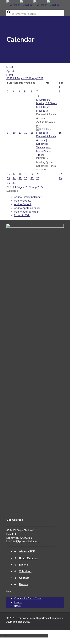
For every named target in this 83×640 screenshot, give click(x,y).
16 (8, 174)
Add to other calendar (26, 212)
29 (60, 178)
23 (8, 178)
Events (23, 565)
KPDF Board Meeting (43, 109)
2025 (9, 78)
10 (14, 133)
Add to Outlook (22, 204)
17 (14, 174)
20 (32, 174)
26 (25, 178)
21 (37, 174)
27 (32, 178)
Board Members (28, 558)
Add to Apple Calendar (27, 208)
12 (25, 133)
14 (37, 96)
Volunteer (25, 571)
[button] (12, 191)
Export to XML (22, 215)
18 (20, 174)
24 (14, 178)
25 (20, 178)
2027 (40, 78)
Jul (15, 78)
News (17, 606)
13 (32, 133)
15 (60, 133)
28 (37, 178)
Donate (23, 584)
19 (25, 174)
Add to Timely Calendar (28, 197)
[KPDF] (33, 5)
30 (8, 183)
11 (20, 133)
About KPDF (27, 551)
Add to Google (22, 201)
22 (60, 174)
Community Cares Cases (28, 598)
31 (14, 183)
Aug (34, 78)
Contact (24, 578)
